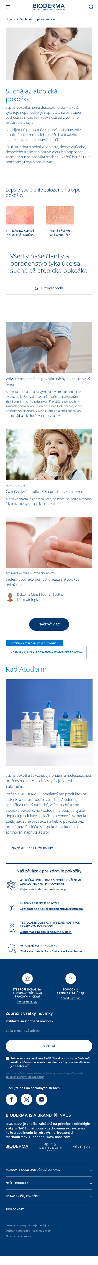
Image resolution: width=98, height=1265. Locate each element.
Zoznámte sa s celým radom (32, 848)
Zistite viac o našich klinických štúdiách (46, 932)
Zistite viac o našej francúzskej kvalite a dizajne (51, 951)
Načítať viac (49, 624)
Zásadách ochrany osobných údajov (25, 1076)
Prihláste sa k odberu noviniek (29, 1021)
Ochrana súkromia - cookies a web (28, 1230)
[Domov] (49, 7)
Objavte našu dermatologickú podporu (45, 889)
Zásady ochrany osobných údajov (27, 1225)
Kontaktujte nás (27, 1001)
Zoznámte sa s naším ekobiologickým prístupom (51, 909)
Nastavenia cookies (18, 1236)
